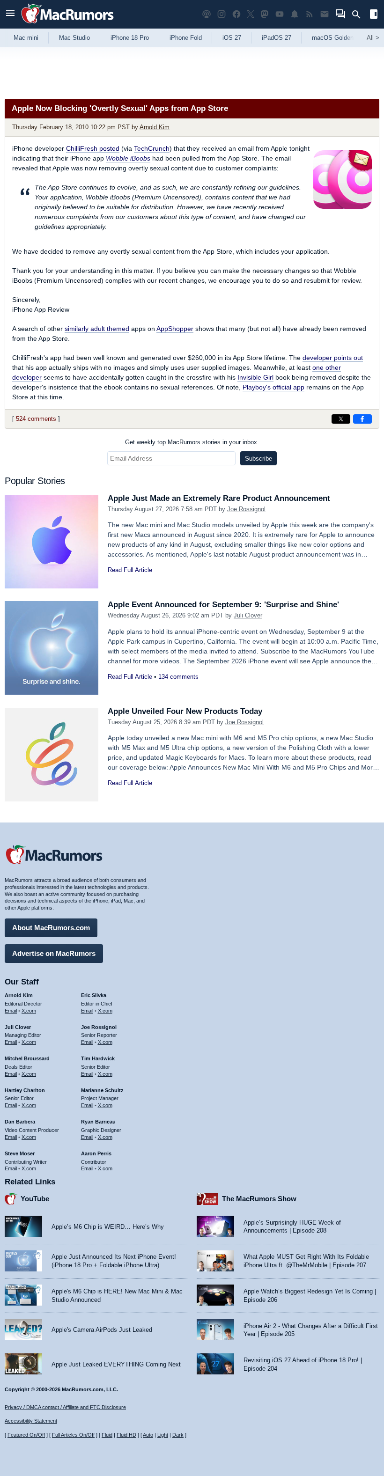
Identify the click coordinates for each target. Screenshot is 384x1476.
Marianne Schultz (102, 1090)
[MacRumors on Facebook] (236, 14)
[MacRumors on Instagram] (221, 14)
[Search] (359, 14)
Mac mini (26, 37)
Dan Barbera (20, 1121)
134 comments (178, 676)
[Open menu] (10, 14)
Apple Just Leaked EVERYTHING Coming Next (116, 1364)
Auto (148, 1435)
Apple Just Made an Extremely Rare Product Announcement (219, 498)
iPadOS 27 (276, 37)
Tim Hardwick (98, 1058)
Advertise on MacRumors (54, 953)
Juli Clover (248, 615)
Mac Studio (74, 37)
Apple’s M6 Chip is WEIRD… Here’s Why (108, 1226)
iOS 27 (231, 37)
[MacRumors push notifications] (294, 14)
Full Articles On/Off (73, 1435)
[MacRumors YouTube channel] (279, 14)
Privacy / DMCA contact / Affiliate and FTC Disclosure (65, 1407)
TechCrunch (152, 148)
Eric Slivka (93, 995)
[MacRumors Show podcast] (206, 14)
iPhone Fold (186, 37)
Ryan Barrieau (98, 1121)
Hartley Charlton (25, 1090)
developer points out (333, 357)
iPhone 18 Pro (130, 37)
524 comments (36, 418)
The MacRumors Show (259, 1199)
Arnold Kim (155, 127)
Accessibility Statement (31, 1421)
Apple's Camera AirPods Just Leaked (102, 1329)
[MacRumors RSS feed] (309, 14)
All (373, 37)
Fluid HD (126, 1435)
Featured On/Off (26, 1435)
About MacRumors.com (51, 928)
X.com (29, 1010)
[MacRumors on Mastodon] (264, 14)
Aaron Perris (96, 1153)
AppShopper (174, 328)
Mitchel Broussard (27, 1058)
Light (162, 1435)
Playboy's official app (273, 387)
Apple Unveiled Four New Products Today (185, 711)
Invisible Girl (255, 377)
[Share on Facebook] (362, 419)
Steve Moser (20, 1153)
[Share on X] (341, 419)
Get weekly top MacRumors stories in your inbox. (192, 442)
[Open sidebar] (373, 15)
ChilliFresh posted (92, 148)
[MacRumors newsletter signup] (324, 14)
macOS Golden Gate (340, 37)
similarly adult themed (97, 328)
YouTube (35, 1199)
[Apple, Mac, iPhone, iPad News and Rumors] (67, 24)
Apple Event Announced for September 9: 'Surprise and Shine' (223, 604)
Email (11, 1010)
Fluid (107, 1435)
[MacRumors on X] (250, 14)
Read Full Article (130, 569)
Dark (178, 1435)
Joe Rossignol (246, 509)
